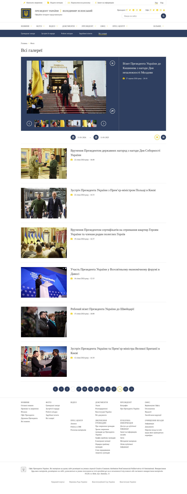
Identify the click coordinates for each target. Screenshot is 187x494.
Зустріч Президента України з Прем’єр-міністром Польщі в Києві (113, 190)
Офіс (147, 402)
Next (103, 123)
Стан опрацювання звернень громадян (102, 451)
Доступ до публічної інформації (128, 427)
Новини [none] (25, 26)
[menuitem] (27, 26)
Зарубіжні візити (85, 33)
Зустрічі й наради (48, 33)
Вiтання (24, 412)
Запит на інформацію (105, 2)
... (73, 388)
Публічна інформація (126, 421)
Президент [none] (88, 26)
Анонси (74, 423)
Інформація (149, 423)
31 (102, 388)
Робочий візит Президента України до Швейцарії (102, 309)
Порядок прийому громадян (102, 445)
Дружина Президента (29, 418)
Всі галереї (103, 33)
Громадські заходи (28, 33)
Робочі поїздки (67, 33)
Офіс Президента (27, 415)
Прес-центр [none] (119, 26)
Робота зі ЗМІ (76, 426)
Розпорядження (101, 408)
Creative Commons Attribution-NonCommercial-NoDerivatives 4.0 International (125, 468)
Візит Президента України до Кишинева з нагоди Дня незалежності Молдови (142, 67)
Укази (97, 405)
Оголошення (150, 408)
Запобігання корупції (153, 415)
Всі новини (25, 421)
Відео (74, 402)
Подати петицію (56, 2)
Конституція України (103, 412)
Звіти (122, 438)
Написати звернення (34, 2)
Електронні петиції (102, 441)
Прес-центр (77, 420)
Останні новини (27, 405)
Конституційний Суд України (103, 482)
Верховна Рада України (78, 482)
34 (120, 388)
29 (90, 388)
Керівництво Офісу (152, 405)
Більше (158, 26)
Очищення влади (154, 420)
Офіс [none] (103, 26)
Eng (161, 2)
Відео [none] (52, 26)
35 (126, 388)
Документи (101, 402)
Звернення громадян (101, 421)
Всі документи (101, 415)
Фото (32, 43)
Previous (29, 123)
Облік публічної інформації (126, 445)
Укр (156, 2)
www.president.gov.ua (102, 471)
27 (79, 388)
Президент (126, 402)
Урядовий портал (57, 482)
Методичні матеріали (128, 441)
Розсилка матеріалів (78, 430)
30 (96, 388)
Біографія (123, 405)
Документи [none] (68, 26)
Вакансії (148, 412)
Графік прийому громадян (105, 438)
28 (85, 388)
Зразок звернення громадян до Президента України (104, 432)
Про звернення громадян (104, 426)
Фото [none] (39, 26)
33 (114, 388)
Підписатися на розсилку (80, 2)
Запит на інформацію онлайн (128, 433)
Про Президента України (129, 408)
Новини (25, 402)
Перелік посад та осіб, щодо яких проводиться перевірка (154, 432)
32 (108, 388)
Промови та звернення (29, 408)
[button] (130, 10)
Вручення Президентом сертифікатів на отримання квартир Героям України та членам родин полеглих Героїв (114, 232)
